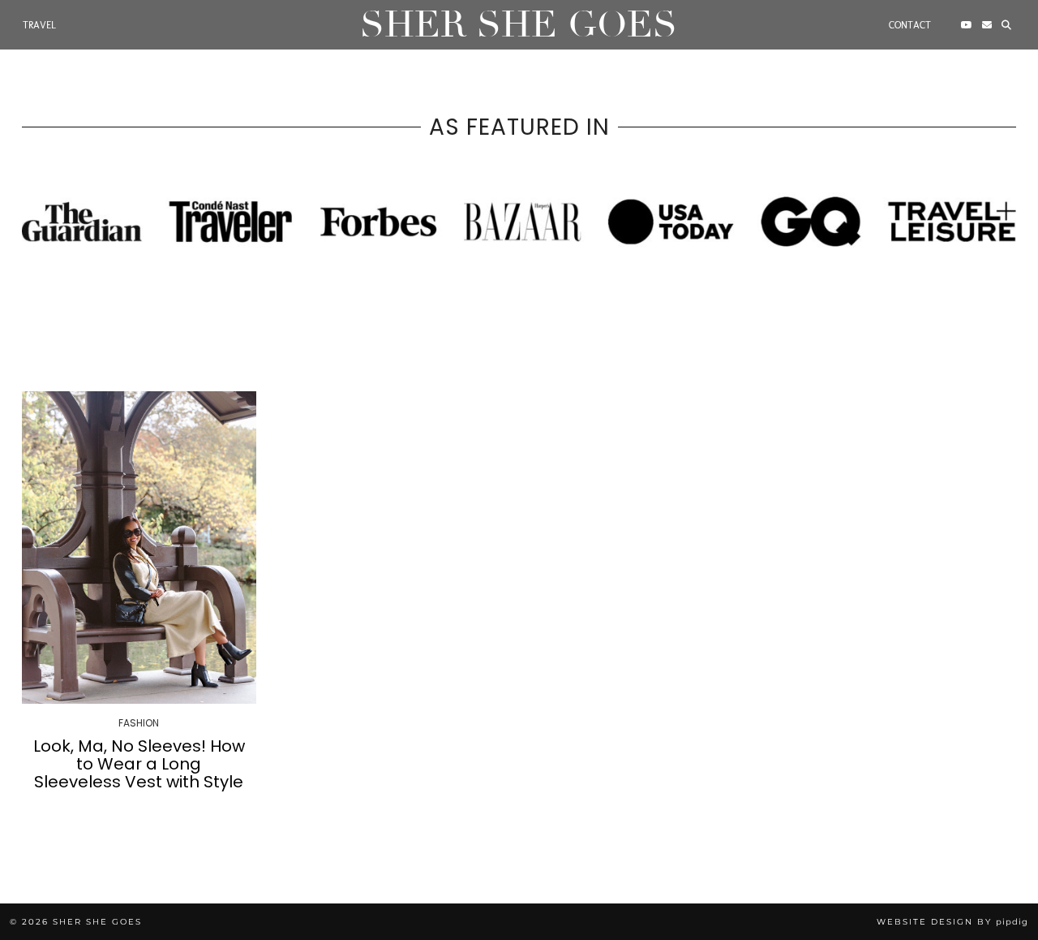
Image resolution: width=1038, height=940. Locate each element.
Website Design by (952, 921)
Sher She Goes (518, 24)
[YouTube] (966, 25)
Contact (910, 25)
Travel (39, 25)
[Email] (987, 25)
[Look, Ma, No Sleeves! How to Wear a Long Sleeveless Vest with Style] (139, 547)
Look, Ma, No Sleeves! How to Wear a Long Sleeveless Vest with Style (139, 764)
